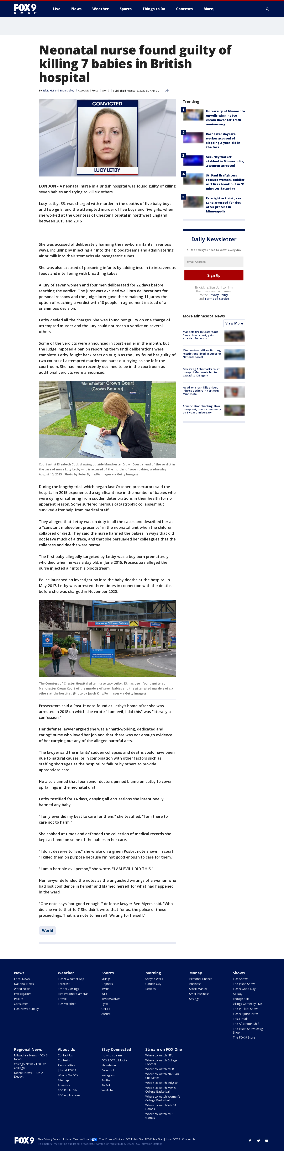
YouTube (107, 1090)
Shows (239, 972)
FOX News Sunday (26, 1009)
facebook (250, 1140)
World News (22, 989)
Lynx (104, 1004)
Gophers (107, 984)
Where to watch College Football (161, 1062)
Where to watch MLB (159, 1069)
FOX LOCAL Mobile (114, 1060)
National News (24, 984)
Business (195, 984)
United (105, 1009)
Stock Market (198, 989)
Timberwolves (110, 999)
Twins (105, 989)
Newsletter (108, 1065)
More (208, 8)
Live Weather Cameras (73, 994)
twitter (258, 1140)
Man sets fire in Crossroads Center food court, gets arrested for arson (200, 335)
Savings (194, 999)
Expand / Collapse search (267, 9)
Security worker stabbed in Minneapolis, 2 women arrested (225, 161)
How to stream (111, 1055)
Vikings (106, 979)
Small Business (199, 994)
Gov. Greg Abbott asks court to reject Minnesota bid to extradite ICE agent (201, 372)
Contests (64, 1060)
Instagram (108, 1075)
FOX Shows (240, 979)
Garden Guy (153, 984)
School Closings (68, 989)
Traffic (62, 999)
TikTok (106, 1085)
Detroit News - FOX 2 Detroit (28, 1074)
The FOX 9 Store (244, 1037)
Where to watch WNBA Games (161, 1107)
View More (234, 323)
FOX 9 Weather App (71, 979)
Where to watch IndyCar (161, 1083)
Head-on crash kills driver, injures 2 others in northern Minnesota (201, 391)
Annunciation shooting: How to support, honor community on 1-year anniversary (202, 409)
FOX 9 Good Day (244, 989)
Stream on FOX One (163, 1049)
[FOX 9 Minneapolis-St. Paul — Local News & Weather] (27, 9)
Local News (22, 979)
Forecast (64, 984)
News (19, 972)
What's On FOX (68, 1075)
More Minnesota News (204, 315)
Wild (104, 994)
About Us (66, 1049)
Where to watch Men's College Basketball (160, 1089)
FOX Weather (67, 1004)
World (105, 90)
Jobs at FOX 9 (67, 1070)
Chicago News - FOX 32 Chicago (30, 1066)
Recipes (150, 989)
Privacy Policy (218, 295)
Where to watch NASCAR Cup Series (162, 1076)
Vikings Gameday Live (247, 1004)
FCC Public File (67, 1090)
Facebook (108, 1070)
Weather (66, 972)
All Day (237, 994)
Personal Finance (200, 979)
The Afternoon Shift (246, 1024)
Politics (18, 999)
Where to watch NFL (159, 1055)
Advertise (64, 1085)
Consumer (21, 1004)
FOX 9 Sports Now (245, 1014)
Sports (107, 972)
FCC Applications (69, 1095)
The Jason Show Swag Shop (248, 1030)
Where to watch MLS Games (159, 1116)
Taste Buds (240, 1019)
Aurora (106, 1014)
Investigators (22, 994)
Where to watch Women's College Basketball (162, 1098)
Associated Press (88, 90)
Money (195, 972)
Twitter (106, 1080)
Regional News (28, 1049)
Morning (153, 972)
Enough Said (241, 999)
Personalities (66, 1065)
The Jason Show (244, 984)
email (266, 1140)
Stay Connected (116, 1049)
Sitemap (63, 1080)
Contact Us (65, 1055)
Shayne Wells (154, 979)
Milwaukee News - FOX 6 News (31, 1057)
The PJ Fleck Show (245, 1009)
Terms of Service (217, 299)
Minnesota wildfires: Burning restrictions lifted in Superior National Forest (202, 353)
